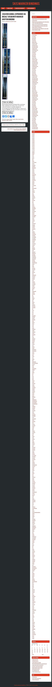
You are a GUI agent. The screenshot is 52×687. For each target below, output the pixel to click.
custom (33, 245)
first (32, 300)
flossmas (33, 306)
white (33, 627)
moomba (33, 410)
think (33, 577)
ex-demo (33, 283)
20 (42, 650)
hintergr (33, 340)
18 (37, 650)
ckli (32, 230)
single (33, 524)
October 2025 (34, 48)
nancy (33, 420)
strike (33, 553)
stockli (33, 550)
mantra (33, 386)
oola (33, 429)
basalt (19, 119)
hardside (33, 334)
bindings (33, 197)
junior (33, 356)
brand (33, 205)
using (33, 607)
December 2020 (35, 127)
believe (33, 192)
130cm (33, 143)
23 (32, 651)
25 (37, 651)
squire (33, 542)
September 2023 (35, 82)
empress (33, 276)
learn (33, 371)
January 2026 (34, 44)
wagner (33, 622)
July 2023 (34, 85)
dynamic (33, 268)
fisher (33, 303)
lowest (33, 380)
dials (33, 250)
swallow (33, 561)
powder (33, 454)
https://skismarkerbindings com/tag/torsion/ (39, 663)
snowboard (34, 536)
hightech (33, 338)
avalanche (34, 185)
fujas (33, 321)
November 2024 (35, 63)
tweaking (33, 596)
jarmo (33, 353)
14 (44, 649)
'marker (14, 119)
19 (39, 650)
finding (33, 298)
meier (33, 394)
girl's (33, 326)
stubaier (33, 555)
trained (33, 591)
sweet (33, 562)
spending (33, 539)
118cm (33, 139)
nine (33, 422)
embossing (34, 275)
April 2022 (34, 105)
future (33, 323)
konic (33, 367)
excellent (33, 284)
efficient (33, 272)
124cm (33, 140)
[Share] (11, 117)
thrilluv (33, 578)
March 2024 (34, 74)
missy (33, 405)
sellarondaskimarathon (36, 512)
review (33, 489)
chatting (33, 226)
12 (39, 649)
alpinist (33, 173)
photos (33, 444)
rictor (33, 496)
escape (33, 281)
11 (37, 649)
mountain (33, 414)
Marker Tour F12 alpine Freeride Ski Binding (39, 24)
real (33, 475)
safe (33, 504)
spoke (33, 540)
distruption (34, 258)
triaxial (33, 592)
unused (33, 604)
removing (33, 482)
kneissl (33, 364)
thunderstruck (34, 581)
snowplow (34, 538)
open (33, 433)
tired (33, 585)
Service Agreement (31, 8)
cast (33, 222)
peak (33, 437)
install (33, 348)
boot (33, 203)
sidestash (34, 520)
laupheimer (34, 368)
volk (33, 618)
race (33, 471)
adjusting (33, 165)
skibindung (34, 527)
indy (33, 345)
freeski (33, 318)
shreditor (33, 519)
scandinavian (34, 508)
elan (33, 273)
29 (47, 651)
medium (33, 391)
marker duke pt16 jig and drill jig (37, 665)
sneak (33, 535)
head (33, 337)
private (33, 462)
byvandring (34, 215)
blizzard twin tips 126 (35, 669)
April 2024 (34, 73)
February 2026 (34, 43)
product (33, 463)
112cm (33, 138)
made (33, 384)
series (33, 515)
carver (33, 219)
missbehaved (34, 401)
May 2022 (34, 104)
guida (33, 333)
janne (33, 352)
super (33, 558)
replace (33, 486)
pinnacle (33, 447)
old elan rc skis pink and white (37, 666)
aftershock (34, 167)
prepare (33, 458)
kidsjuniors (34, 361)
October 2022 (34, 97)
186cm (33, 151)
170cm (33, 147)
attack (33, 184)
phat (33, 440)
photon (33, 443)
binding (22, 119)
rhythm (33, 493)
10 (34, 649)
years (33, 637)
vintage (33, 612)
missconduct (34, 402)
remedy (33, 481)
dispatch (33, 254)
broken (33, 209)
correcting (34, 243)
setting (33, 516)
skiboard (33, 528)
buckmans (34, 211)
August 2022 (34, 100)
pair (33, 435)
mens (33, 395)
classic (33, 231)
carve (33, 218)
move (33, 417)
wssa (33, 635)
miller (33, 398)
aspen (33, 181)
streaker (33, 551)
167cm (33, 146)
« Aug (33, 654)
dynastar (33, 269)
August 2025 (34, 51)
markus (33, 390)
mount (33, 413)
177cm (33, 150)
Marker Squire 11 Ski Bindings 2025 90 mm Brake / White (13, 124)
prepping (33, 459)
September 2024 (35, 66)
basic (33, 189)
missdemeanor (34, 403)
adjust (33, 163)
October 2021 (34, 113)
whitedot (33, 629)
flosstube (33, 307)
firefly (33, 299)
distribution (34, 257)
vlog (33, 614)
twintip (33, 597)
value (33, 608)
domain (33, 260)
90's (33, 159)
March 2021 (34, 123)
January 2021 (34, 126)
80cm (33, 158)
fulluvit (33, 322)
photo (33, 441)
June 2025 (34, 54)
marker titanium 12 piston (36, 662)
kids (33, 360)
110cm (33, 135)
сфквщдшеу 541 (35, 659)
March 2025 (34, 58)
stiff (32, 546)
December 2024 (35, 62)
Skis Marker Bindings (26, 3)
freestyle (33, 319)
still (32, 547)
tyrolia (33, 600)
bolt (32, 201)
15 (47, 649)
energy (33, 279)
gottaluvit (33, 329)
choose (33, 227)
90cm (33, 161)
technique (34, 566)
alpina (33, 170)
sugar (33, 557)
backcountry (34, 188)
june (33, 355)
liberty (33, 372)
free (33, 314)
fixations (33, 304)
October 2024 (34, 65)
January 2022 (34, 109)
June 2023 (34, 86)
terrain (33, 570)
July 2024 (34, 69)
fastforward (34, 291)
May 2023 (34, 88)
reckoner (33, 477)
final (33, 296)
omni (33, 428)
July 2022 (34, 101)
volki (33, 619)
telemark (33, 569)
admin (15, 21)
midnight (33, 397)
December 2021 (35, 111)
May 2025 (34, 55)
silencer (33, 523)
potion (33, 452)
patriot (33, 436)
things (33, 576)
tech (33, 565)
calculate (33, 216)
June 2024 (34, 70)
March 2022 (34, 107)
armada (33, 178)
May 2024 (34, 71)
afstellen (33, 166)
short (33, 517)
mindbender (34, 399)
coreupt (33, 241)
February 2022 (34, 108)
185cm (17, 119)
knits (33, 365)
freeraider (34, 315)
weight (33, 623)
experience (4, 120)
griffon (7, 120)
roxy (33, 502)
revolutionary (34, 492)
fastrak (33, 292)
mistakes (33, 406)
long (33, 376)
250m (33, 154)
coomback (34, 239)
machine (33, 383)
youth (33, 638)
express (33, 287)
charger (33, 224)
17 (34, 650)
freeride (33, 317)
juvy (33, 357)
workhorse (34, 634)
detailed (33, 249)
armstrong (34, 180)
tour (33, 588)
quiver (33, 470)
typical (33, 599)
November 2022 (35, 96)
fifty (32, 295)
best (33, 193)
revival (33, 490)
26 (39, 651)
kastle (33, 359)
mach (33, 382)
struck (33, 554)
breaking (33, 207)
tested (33, 573)
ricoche (33, 494)
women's (33, 633)
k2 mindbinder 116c (35, 670)
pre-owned (34, 455)
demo (33, 246)
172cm (33, 148)
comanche (34, 234)
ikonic (33, 342)
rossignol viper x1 (35, 661)
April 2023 (34, 89)
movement (34, 418)
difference (34, 253)
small (33, 534)
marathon (34, 387)
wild (33, 630)
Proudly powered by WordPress (20, 685)
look (33, 378)
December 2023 (35, 78)
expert (33, 285)
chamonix (34, 223)
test (32, 572)
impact (33, 344)
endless (33, 277)
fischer (33, 302)
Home (3, 8)
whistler (33, 626)
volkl (33, 620)
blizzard (33, 200)
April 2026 (34, 40)
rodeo (33, 498)
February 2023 (34, 92)
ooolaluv (33, 432)
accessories (34, 162)
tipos (33, 584)
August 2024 (34, 67)
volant (33, 616)
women (33, 631)
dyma (33, 266)
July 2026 (34, 36)
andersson (34, 174)
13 (42, 649)
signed (33, 521)
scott (33, 509)
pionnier (33, 448)
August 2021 (34, 116)
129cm (33, 142)
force (33, 310)
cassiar (33, 220)
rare (33, 474)
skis (33, 532)
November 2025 (35, 47)
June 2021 (34, 119)
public (33, 467)
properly (33, 466)
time (33, 582)
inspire (33, 346)
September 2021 (35, 115)
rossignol (8, 119)
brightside (34, 208)
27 (42, 651)
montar (33, 409)
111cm (33, 136)
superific (33, 559)
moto (33, 412)
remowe (33, 483)
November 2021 (35, 112)
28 (44, 651)
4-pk (33, 155)
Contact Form (9, 8)
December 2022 (35, 94)
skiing (33, 531)
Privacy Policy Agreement (19, 8)
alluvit (33, 169)
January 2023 (34, 93)
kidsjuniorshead (35, 363)
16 (32, 650)
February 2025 (34, 59)
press (33, 460)
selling (33, 513)
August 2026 (34, 35)
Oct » (43, 654)
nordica (33, 424)
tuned (33, 595)
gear (33, 325)
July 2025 (34, 52)
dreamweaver (34, 262)
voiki (33, 615)
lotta (33, 379)
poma (33, 451)
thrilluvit (33, 580)
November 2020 (35, 128)
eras (33, 280)
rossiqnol (33, 501)
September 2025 (35, 50)
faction (33, 288)
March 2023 (34, 90)
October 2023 (34, 81)
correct (33, 242)
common (33, 235)
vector (33, 611)
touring (33, 589)
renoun (33, 485)
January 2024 (34, 77)
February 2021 (34, 124)
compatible (34, 237)
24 (34, 651)
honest (33, 341)
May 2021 (34, 120)
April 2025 (34, 56)
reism (33, 479)
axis (33, 186)
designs (33, 247)
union (33, 603)
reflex (33, 478)
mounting (33, 416)
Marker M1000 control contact (37, 667)
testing (33, 574)
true (33, 593)
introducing (34, 349)
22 (47, 650)
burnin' (33, 212)
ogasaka (33, 425)
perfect (33, 439)
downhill (33, 261)
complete (33, 238)
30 (32, 653)
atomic (33, 182)
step (33, 543)
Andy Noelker (35, 685)
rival (33, 497)
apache (33, 177)
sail (32, 505)
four (33, 311)
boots (33, 204)
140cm (33, 144)
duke (33, 265)
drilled (33, 264)
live (32, 375)
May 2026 (34, 39)
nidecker (33, 421)
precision (33, 456)
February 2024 (34, 75)
